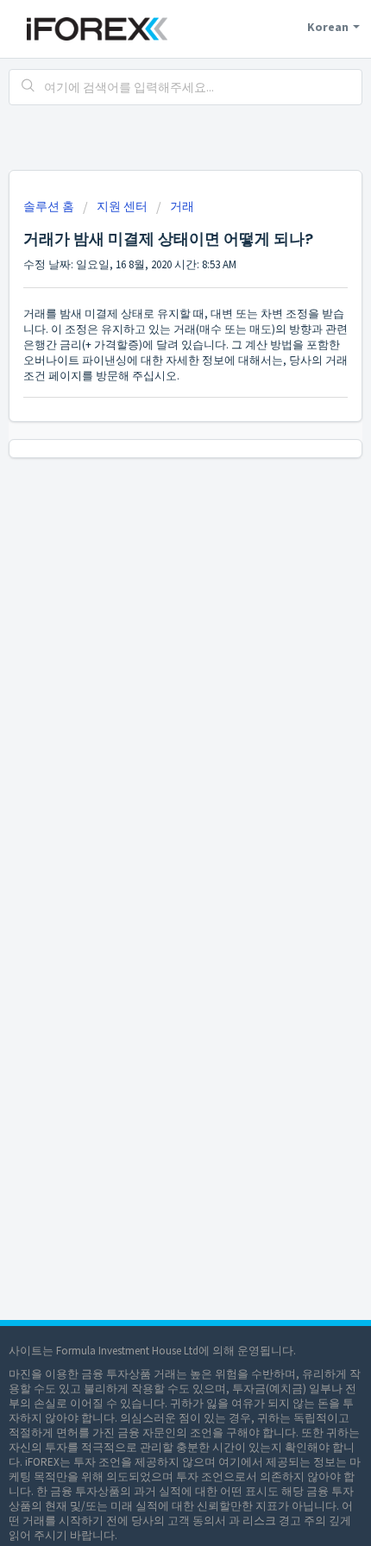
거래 (182, 206)
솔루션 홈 (50, 206)
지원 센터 (122, 206)
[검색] (28, 87)
